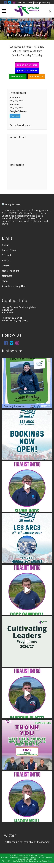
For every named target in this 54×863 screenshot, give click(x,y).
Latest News (9, 250)
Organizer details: (20, 125)
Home (10, 35)
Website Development (30, 861)
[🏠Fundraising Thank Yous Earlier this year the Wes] (27, 745)
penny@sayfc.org (18, 320)
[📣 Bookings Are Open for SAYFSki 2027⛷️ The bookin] (27, 435)
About (5, 245)
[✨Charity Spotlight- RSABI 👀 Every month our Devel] (27, 383)
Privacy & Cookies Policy (11, 861)
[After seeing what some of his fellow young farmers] (27, 590)
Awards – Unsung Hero (14, 286)
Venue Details (18, 137)
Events (6, 260)
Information (17, 164)
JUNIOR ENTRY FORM (27, 70)
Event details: (18, 92)
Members (7, 275)
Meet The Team (10, 270)
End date (14, 104)
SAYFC (14, 855)
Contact (6, 255)
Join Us (6, 265)
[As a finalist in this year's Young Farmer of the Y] (27, 796)
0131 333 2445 (25, 2)
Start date (15, 97)
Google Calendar (18, 111)
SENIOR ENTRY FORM (27, 65)
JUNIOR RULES (36, 76)
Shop (5, 281)
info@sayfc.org (42, 2)
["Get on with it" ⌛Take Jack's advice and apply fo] (27, 641)
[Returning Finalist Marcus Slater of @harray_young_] (27, 693)
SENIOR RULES (18, 76)
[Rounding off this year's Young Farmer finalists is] (27, 486)
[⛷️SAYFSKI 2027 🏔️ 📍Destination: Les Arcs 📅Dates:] (27, 538)
